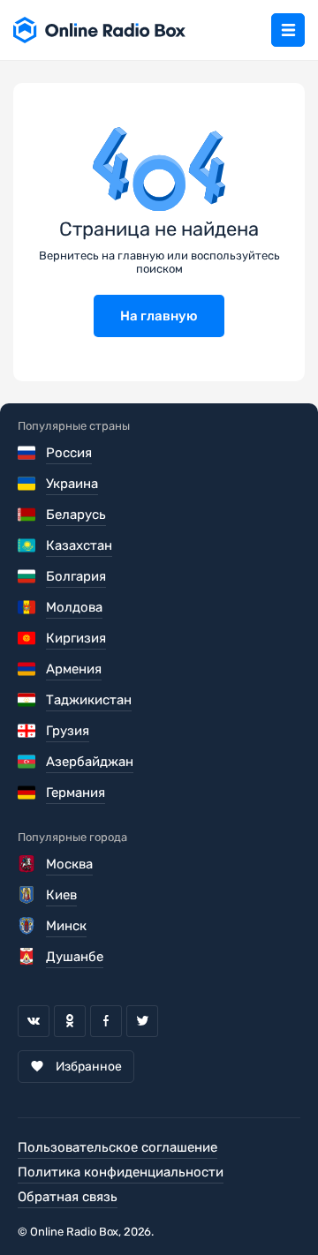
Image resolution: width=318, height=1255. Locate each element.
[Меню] (288, 30)
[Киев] (28, 895)
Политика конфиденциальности (120, 1172)
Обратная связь (67, 1197)
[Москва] (28, 864)
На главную (159, 316)
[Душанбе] (28, 957)
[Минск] (28, 926)
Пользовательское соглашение (117, 1147)
